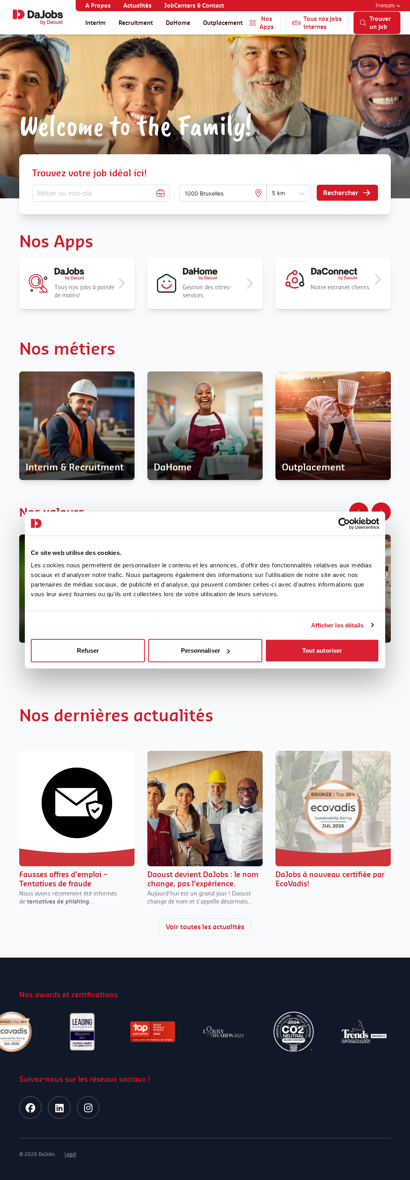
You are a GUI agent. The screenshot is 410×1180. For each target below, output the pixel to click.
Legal (70, 1154)
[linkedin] (59, 1107)
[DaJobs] (38, 17)
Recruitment (136, 22)
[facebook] (30, 1107)
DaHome (178, 22)
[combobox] (219, 193)
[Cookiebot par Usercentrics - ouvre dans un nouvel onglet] (344, 523)
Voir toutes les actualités (205, 927)
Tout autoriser (322, 650)
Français (385, 5)
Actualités (137, 5)
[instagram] (88, 1107)
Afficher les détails (337, 624)
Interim (95, 22)
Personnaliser (200, 650)
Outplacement (223, 22)
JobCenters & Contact (194, 5)
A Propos (98, 5)
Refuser (88, 650)
